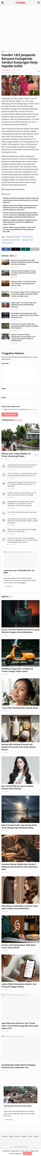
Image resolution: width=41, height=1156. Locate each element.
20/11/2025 (5, 830)
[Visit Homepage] (20, 2)
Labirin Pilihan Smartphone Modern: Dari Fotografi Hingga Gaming (19, 985)
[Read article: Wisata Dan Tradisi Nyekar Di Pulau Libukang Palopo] (20, 437)
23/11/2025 (5, 752)
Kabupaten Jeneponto (14, 237)
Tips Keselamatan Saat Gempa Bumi (18, 1106)
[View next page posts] (22, 1077)
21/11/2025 (5, 791)
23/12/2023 (7, 1108)
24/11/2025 (5, 1070)
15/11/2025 (5, 989)
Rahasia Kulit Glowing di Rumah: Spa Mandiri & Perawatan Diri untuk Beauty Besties (18, 747)
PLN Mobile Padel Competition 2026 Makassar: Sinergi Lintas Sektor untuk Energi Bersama (25, 315)
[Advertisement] (20, 26)
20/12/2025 (5, 710)
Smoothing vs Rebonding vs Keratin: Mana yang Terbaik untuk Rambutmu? (19, 907)
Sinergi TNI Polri (7, 243)
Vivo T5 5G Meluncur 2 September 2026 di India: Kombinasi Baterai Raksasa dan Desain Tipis (22, 474)
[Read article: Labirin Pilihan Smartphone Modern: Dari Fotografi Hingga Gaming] (20, 968)
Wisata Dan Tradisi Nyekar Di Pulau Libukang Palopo (16, 454)
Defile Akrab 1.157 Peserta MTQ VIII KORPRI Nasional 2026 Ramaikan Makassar (23, 305)
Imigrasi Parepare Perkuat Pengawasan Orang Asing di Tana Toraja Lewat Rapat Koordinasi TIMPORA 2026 (23, 337)
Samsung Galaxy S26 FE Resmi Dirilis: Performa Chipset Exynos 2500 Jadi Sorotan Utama (22, 466)
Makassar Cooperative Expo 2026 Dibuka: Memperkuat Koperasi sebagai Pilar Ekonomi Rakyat (25, 262)
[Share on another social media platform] (35, 249)
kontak (11, 1136)
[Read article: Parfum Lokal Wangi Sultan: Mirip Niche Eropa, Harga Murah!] (20, 929)
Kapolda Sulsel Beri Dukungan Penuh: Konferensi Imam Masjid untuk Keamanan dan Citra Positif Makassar (21, 200)
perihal (36, 1136)
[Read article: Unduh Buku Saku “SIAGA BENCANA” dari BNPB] (20, 559)
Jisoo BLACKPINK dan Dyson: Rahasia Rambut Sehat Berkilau (17, 787)
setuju (27, 1153)
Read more (9, 586)
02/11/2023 (7, 575)
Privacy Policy (32, 409)
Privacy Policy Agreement (11, 406)
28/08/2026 (15, 277)
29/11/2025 (5, 1031)
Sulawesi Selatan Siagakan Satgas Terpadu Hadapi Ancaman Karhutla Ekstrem (23, 273)
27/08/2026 (15, 288)
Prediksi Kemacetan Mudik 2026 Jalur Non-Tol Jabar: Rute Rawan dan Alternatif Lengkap (21, 494)
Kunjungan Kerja (27, 240)
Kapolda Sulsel (28, 237)
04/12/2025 (5, 674)
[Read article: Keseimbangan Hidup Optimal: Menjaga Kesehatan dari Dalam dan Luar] (20, 1049)
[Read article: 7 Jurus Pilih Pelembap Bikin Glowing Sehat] (20, 692)
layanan (17, 1136)
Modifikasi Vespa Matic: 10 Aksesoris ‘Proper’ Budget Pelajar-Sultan (17, 670)
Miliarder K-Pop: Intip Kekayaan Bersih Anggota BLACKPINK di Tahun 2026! (22, 530)
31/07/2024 (17, 70)
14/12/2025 (5, 635)
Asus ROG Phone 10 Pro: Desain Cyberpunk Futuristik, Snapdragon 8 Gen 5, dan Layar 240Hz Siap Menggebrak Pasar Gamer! (22, 540)
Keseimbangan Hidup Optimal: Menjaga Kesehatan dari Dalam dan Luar (18, 1066)
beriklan (24, 1136)
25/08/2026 (15, 298)
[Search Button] (39, 2)
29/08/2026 (15, 266)
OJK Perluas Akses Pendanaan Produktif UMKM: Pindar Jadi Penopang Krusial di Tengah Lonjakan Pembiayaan (22, 521)
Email (4, 397)
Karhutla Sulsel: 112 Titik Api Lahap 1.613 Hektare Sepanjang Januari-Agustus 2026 (23, 283)
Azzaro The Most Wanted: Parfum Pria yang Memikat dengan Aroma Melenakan (20, 630)
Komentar (5, 363)
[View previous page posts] (18, 1077)
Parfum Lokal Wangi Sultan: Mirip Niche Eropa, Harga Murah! (18, 946)
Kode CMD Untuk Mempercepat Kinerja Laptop (22, 512)
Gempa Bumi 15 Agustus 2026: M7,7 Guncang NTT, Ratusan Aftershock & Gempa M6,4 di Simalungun (21, 484)
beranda (4, 1136)
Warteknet (7, 70)
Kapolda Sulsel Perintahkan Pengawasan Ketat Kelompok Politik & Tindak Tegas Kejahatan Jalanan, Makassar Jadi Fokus (20, 207)
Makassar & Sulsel (12, 51)
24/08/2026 (15, 320)
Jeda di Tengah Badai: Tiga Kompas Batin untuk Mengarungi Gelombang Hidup (19, 826)
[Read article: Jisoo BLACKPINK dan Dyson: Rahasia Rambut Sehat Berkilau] (20, 770)
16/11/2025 (5, 911)
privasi (30, 1136)
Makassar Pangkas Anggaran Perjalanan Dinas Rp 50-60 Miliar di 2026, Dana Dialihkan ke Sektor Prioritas (20, 222)
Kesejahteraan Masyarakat (11, 240)
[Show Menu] (2, 2)
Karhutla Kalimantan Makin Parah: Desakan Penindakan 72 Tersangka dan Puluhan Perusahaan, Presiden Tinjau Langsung (20, 503)
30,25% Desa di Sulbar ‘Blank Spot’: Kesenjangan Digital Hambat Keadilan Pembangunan (24, 326)
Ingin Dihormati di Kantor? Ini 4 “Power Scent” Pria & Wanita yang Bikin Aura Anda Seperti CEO (19, 1025)
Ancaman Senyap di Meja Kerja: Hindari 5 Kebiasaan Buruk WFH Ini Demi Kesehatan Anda (19, 866)
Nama (4, 388)
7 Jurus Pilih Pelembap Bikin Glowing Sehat (19, 708)
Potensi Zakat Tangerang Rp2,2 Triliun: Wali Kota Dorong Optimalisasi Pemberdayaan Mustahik (19, 229)
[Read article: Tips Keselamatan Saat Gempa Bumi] (20, 1094)
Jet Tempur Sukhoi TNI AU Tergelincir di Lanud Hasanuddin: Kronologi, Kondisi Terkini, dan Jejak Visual (25, 294)
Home (3, 51)
